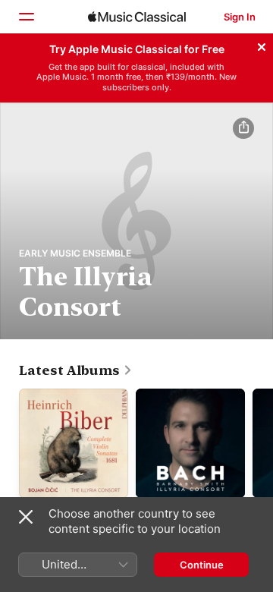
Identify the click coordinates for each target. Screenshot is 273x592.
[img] (137, 16)
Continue (202, 565)
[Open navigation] (25, 16)
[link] (76, 370)
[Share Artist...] (243, 128)
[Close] (261, 44)
